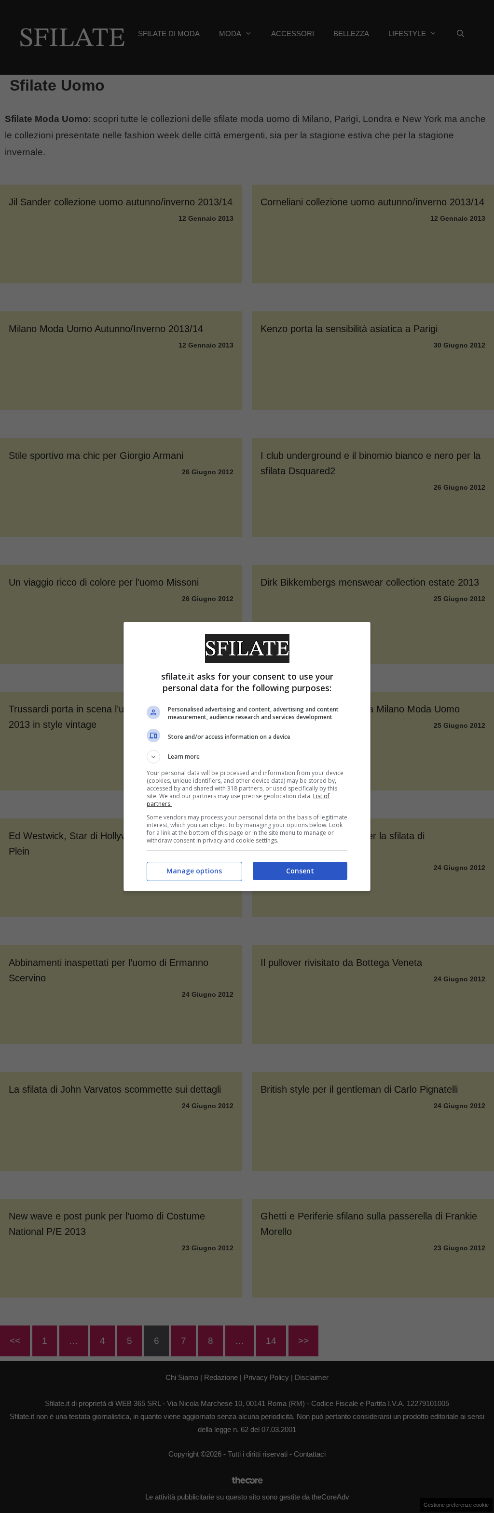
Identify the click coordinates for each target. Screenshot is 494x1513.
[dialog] (247, 756)
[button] (247, 756)
